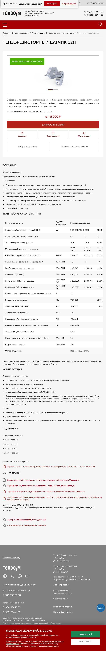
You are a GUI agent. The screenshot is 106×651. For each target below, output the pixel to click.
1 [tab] (50, 90)
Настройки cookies (62, 612)
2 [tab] (55, 90)
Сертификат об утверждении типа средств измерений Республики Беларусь (41, 485)
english (101, 3)
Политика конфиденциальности (19, 584)
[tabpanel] (53, 74)
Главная (6, 33)
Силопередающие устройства (74, 146)
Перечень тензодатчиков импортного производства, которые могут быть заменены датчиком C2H (51, 466)
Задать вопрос (53, 136)
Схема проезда (61, 584)
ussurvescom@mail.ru (62, 593)
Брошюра (22, 136)
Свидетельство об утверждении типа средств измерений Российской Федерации (43, 480)
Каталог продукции (20, 33)
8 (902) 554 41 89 (12, 612)
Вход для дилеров (62, 606)
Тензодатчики (37, 33)
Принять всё (85, 634)
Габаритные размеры (27, 146)
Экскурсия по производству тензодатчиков (26, 519)
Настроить (85, 641)
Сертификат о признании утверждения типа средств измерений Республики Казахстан (46, 491)
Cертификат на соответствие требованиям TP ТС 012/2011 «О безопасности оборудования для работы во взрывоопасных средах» (54, 498)
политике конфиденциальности (21, 637)
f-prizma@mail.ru (60, 599)
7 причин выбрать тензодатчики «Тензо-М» (26, 525)
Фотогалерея (84, 136)
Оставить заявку (11, 557)
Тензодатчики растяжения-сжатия (60, 33)
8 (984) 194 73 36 (11, 607)
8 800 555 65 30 (12, 595)
